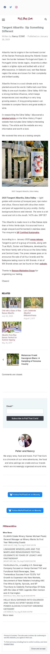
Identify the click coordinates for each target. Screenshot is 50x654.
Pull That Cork (25, 19)
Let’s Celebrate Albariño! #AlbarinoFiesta (30, 313)
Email (10, 406)
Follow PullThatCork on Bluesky (26, 495)
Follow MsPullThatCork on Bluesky (26, 510)
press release (36, 239)
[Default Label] (20, 7)
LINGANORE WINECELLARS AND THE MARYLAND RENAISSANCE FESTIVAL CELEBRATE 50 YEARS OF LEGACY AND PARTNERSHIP (23, 554)
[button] (3, 20)
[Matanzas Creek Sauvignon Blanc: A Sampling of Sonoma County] (13, 359)
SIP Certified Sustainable (28, 232)
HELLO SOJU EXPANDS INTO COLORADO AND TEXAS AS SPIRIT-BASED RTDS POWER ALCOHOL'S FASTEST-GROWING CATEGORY (24, 604)
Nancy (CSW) (18, 36)
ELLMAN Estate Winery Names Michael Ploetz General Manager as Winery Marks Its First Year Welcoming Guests (25, 539)
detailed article (9, 118)
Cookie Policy (9, 644)
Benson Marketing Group (23, 270)
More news (8, 615)
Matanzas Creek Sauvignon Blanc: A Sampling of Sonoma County (31, 359)
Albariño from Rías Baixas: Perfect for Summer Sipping (9, 337)
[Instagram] (16, 7)
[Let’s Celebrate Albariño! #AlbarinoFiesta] (33, 302)
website (43, 263)
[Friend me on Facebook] (5, 7)
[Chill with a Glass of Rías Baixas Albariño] (11, 302)
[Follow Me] (11, 7)
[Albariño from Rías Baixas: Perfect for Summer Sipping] (11, 327)
